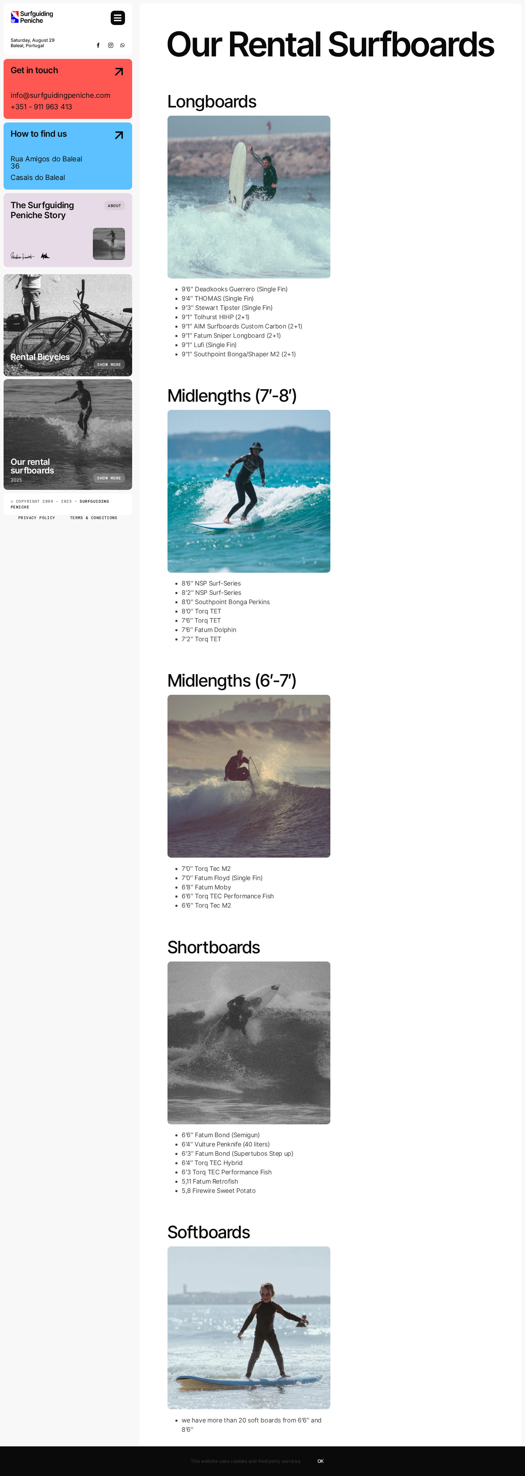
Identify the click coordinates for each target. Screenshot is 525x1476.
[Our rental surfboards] (68, 434)
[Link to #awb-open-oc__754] (118, 18)
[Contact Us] (112, 89)
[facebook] (98, 45)
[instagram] (111, 45)
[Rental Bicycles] (68, 325)
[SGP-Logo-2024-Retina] (32, 13)
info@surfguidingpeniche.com (60, 95)
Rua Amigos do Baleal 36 (46, 162)
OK (321, 1461)
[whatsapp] (122, 45)
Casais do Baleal (38, 177)
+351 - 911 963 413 (41, 106)
